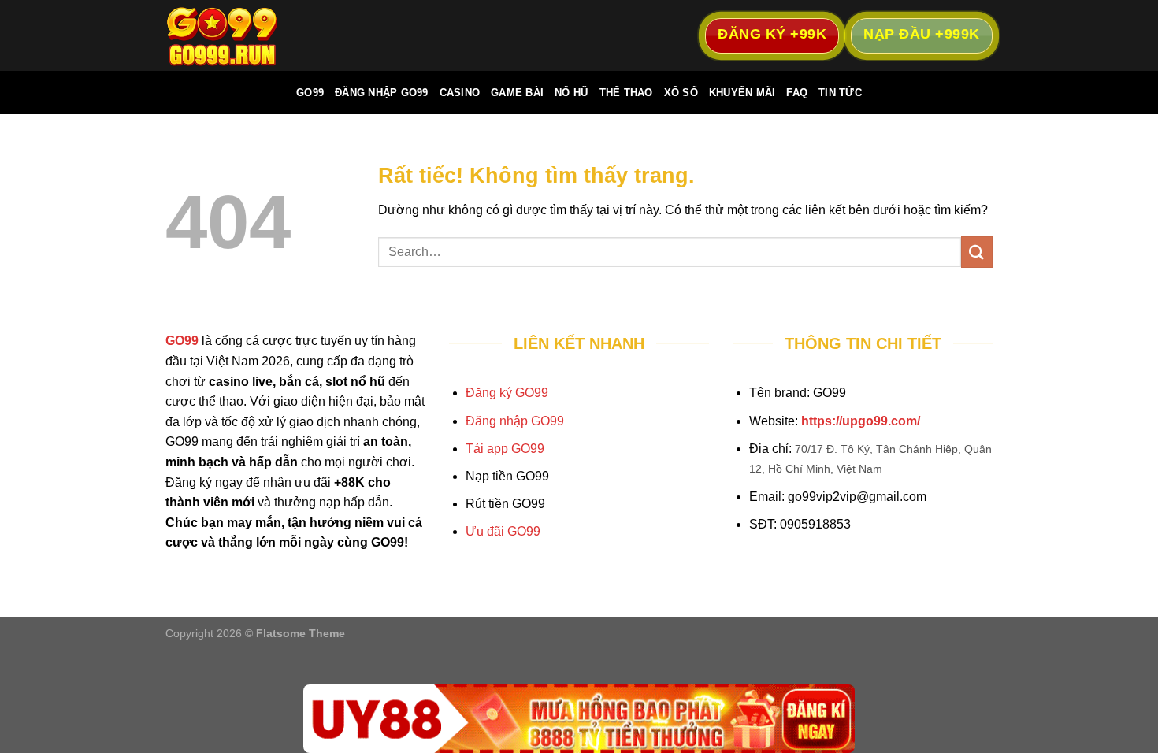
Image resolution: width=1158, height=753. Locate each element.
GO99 (310, 92)
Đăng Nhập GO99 (382, 92)
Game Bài (517, 92)
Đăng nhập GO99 (515, 421)
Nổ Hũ (571, 92)
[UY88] (579, 718)
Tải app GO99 (505, 448)
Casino (460, 92)
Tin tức (840, 92)
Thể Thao (626, 92)
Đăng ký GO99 (507, 392)
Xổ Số (681, 92)
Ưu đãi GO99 (503, 531)
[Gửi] (977, 251)
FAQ (796, 92)
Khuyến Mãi (742, 92)
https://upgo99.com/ (860, 421)
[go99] (244, 35)
